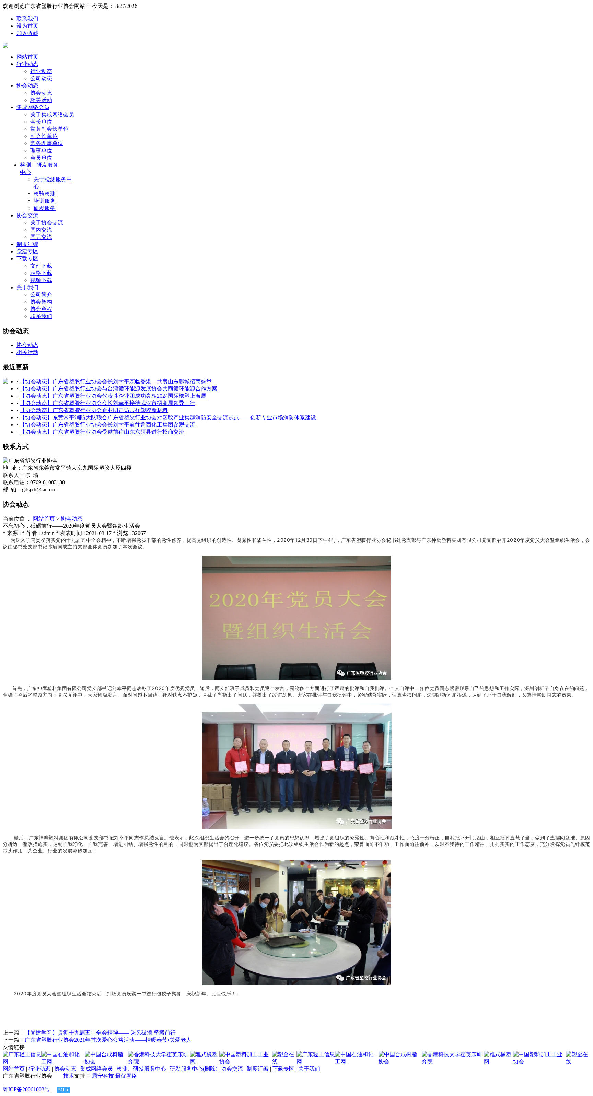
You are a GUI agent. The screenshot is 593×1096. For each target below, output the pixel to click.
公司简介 (41, 295)
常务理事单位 (46, 143)
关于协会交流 (46, 222)
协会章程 (41, 309)
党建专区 (27, 251)
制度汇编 (27, 244)
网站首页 (27, 57)
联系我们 (27, 19)
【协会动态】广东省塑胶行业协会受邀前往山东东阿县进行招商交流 (102, 432)
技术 (68, 1076)
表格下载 (41, 273)
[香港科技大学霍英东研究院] (159, 1061)
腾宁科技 (103, 1076)
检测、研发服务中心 (141, 1069)
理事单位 (41, 150)
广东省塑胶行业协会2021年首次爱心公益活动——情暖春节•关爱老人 (108, 1040)
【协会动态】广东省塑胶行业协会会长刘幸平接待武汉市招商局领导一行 (107, 403)
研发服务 (45, 208)
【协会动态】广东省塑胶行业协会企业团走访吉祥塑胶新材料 (94, 410)
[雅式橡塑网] (204, 1061)
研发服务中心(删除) (193, 1069)
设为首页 (27, 26)
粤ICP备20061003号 (26, 1089)
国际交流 (41, 237)
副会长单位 (44, 136)
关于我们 (27, 287)
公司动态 (41, 78)
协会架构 (41, 302)
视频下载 (41, 280)
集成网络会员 (32, 107)
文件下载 (41, 266)
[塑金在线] (284, 1061)
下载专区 (27, 258)
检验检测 (45, 194)
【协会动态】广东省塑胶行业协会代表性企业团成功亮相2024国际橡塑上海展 (113, 396)
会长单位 (41, 122)
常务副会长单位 (49, 129)
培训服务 (45, 201)
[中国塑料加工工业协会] (245, 1061)
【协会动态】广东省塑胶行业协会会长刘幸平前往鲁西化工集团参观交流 (107, 425)
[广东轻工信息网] (22, 1061)
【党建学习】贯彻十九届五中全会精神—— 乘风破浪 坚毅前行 (100, 1033)
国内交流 (41, 230)
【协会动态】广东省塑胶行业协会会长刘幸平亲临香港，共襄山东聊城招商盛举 (116, 381)
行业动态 (27, 64)
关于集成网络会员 (52, 114)
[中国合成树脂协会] (106, 1061)
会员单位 (41, 158)
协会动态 (27, 86)
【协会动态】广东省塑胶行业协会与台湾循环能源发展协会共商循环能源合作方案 (118, 389)
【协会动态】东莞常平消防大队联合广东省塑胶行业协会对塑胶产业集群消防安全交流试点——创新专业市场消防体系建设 (168, 417)
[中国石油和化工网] (62, 1061)
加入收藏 (27, 33)
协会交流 (27, 215)
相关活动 (41, 100)
